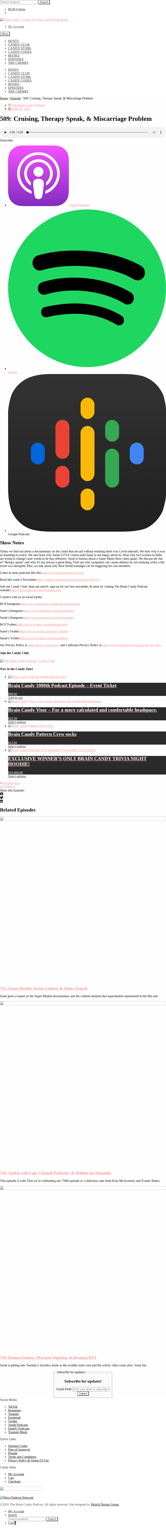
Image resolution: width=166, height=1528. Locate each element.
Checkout (14, 1481)
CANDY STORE (19, 48)
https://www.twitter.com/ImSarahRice (44, 638)
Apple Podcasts (18, 1425)
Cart (11, 1478)
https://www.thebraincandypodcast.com (36, 590)
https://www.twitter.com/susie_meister (44, 631)
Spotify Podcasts (18, 1428)
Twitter (12, 1421)
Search (44, 2)
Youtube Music (18, 1432)
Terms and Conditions (22, 1456)
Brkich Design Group (105, 1504)
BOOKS (13, 55)
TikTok (12, 1406)
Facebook (14, 1417)
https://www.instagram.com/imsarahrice (48, 617)
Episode (15, 98)
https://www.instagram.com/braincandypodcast (50, 604)
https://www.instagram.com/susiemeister (48, 610)
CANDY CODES (20, 52)
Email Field (64, 1389)
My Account (16, 26)
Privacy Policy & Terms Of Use (28, 1460)
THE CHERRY (18, 62)
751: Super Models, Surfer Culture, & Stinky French (43, 988)
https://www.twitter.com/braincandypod (42, 624)
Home (4, 98)
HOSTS (13, 41)
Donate (12, 1453)
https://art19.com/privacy (44, 645)
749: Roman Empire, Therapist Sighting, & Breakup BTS (48, 1357)
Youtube (13, 1414)
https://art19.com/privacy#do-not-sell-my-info (131, 645)
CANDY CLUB (19, 44)
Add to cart (15, 697)
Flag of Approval (19, 1449)
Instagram (14, 1410)
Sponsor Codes (18, 1446)
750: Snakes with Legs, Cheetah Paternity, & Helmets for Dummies (55, 1173)
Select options (17, 722)
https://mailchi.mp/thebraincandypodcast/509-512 (68, 579)
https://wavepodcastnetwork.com (63, 572)
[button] (83, 794)
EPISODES (15, 59)
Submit (83, 1393)
